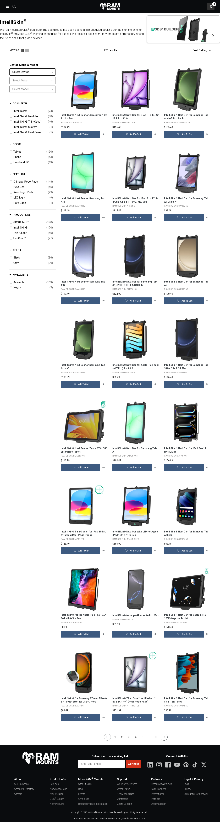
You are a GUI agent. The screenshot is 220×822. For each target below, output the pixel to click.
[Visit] (213, 36)
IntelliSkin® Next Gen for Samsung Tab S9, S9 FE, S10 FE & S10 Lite (134, 283)
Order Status (123, 789)
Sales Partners (158, 789)
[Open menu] (7, 6)
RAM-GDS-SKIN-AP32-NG (123, 206)
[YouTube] (177, 764)
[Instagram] (159, 764)
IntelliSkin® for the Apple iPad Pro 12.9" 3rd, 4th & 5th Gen (83, 617)
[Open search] (14, 6)
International (157, 794)
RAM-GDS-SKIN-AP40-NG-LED (125, 539)
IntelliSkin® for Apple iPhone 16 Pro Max (135, 615)
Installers (155, 798)
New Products (57, 803)
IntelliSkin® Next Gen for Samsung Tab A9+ (83, 283)
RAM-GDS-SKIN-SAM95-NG (176, 289)
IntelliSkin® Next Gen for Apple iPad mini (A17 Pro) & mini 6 (135, 367)
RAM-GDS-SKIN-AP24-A (71, 622)
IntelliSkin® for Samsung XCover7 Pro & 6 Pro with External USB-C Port (84, 700)
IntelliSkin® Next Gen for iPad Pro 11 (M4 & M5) (185, 450)
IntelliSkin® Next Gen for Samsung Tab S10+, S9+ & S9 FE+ (186, 367)
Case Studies (85, 784)
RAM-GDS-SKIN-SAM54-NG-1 (177, 122)
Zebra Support (124, 803)
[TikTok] (195, 764)
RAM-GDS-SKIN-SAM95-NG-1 (125, 456)
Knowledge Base (58, 789)
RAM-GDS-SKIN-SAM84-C (72, 706)
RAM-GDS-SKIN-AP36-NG (123, 372)
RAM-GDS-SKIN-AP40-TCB (73, 539)
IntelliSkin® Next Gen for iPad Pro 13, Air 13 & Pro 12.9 (135, 117)
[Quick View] (103, 134)
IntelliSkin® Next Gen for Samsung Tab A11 (134, 450)
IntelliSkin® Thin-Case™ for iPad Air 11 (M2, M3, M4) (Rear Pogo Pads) (134, 700)
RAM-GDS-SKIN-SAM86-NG (124, 289)
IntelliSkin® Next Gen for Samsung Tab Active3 (186, 533)
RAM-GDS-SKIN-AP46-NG (175, 456)
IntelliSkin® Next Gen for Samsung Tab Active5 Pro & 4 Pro (186, 117)
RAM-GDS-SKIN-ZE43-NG (175, 622)
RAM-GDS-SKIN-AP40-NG (72, 122)
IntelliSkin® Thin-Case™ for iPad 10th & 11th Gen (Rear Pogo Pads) (83, 533)
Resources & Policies (161, 784)
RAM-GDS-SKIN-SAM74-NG (176, 539)
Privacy (187, 789)
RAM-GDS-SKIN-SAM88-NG (73, 289)
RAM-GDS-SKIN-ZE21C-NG (73, 456)
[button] (199, 50)
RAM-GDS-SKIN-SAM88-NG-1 (74, 206)
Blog (80, 789)
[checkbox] (11, 111)
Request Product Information (93, 803)
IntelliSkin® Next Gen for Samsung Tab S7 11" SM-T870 (186, 700)
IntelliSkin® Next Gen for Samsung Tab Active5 (83, 367)
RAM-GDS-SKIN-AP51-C (123, 619)
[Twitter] (204, 764)
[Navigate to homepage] (110, 6)
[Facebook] (168, 764)
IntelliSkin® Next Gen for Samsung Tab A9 (186, 283)
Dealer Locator (158, 803)
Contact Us (122, 798)
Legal (186, 784)
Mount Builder (57, 794)
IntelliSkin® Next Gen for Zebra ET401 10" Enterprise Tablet (185, 617)
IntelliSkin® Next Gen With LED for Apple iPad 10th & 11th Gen (135, 533)
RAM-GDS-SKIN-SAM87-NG (176, 372)
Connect (133, 763)
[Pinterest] (186, 764)
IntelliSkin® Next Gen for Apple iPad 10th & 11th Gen (84, 117)
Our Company (21, 784)
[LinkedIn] (150, 764)
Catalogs (54, 784)
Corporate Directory (24, 789)
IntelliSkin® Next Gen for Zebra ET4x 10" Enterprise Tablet (84, 450)
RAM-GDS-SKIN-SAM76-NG (176, 706)
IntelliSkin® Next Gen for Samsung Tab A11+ (83, 200)
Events (81, 794)
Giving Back (84, 798)
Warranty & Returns (127, 784)
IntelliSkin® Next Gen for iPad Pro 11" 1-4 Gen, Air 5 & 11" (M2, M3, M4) (135, 200)
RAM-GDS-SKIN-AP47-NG (123, 122)
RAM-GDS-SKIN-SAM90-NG (73, 372)
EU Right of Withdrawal (196, 794)
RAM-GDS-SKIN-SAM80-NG (176, 206)
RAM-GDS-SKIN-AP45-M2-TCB (126, 706)
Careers (18, 794)
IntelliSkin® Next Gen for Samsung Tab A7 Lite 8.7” (186, 200)
